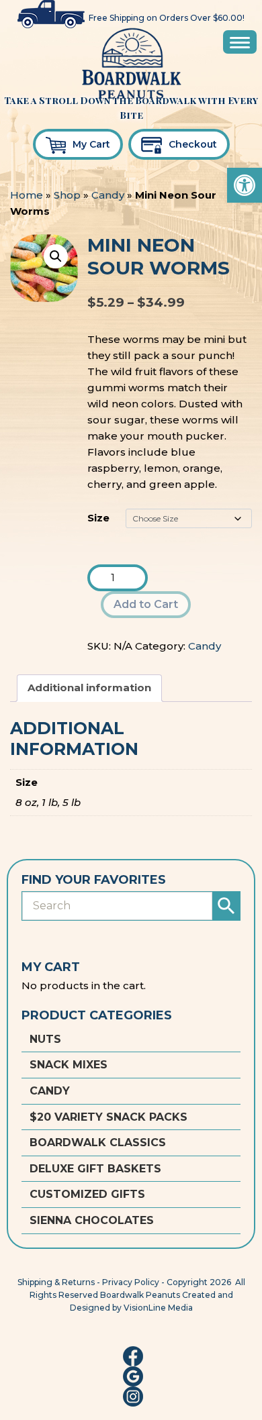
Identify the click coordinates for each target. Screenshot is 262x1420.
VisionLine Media (158, 1308)
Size (98, 517)
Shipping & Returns (56, 1282)
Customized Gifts (87, 1194)
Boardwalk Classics (98, 1142)
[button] (244, 185)
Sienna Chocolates (92, 1220)
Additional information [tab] (89, 687)
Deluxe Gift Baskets (95, 1168)
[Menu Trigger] (240, 42)
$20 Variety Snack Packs (108, 1117)
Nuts (45, 1039)
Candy (107, 195)
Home (26, 195)
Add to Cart (146, 604)
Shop (67, 195)
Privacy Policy (130, 1282)
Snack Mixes (68, 1064)
